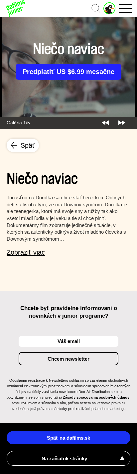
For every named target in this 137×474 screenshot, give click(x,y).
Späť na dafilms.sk (68, 438)
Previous (105, 123)
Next (122, 123)
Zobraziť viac (26, 252)
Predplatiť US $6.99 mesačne (68, 71)
